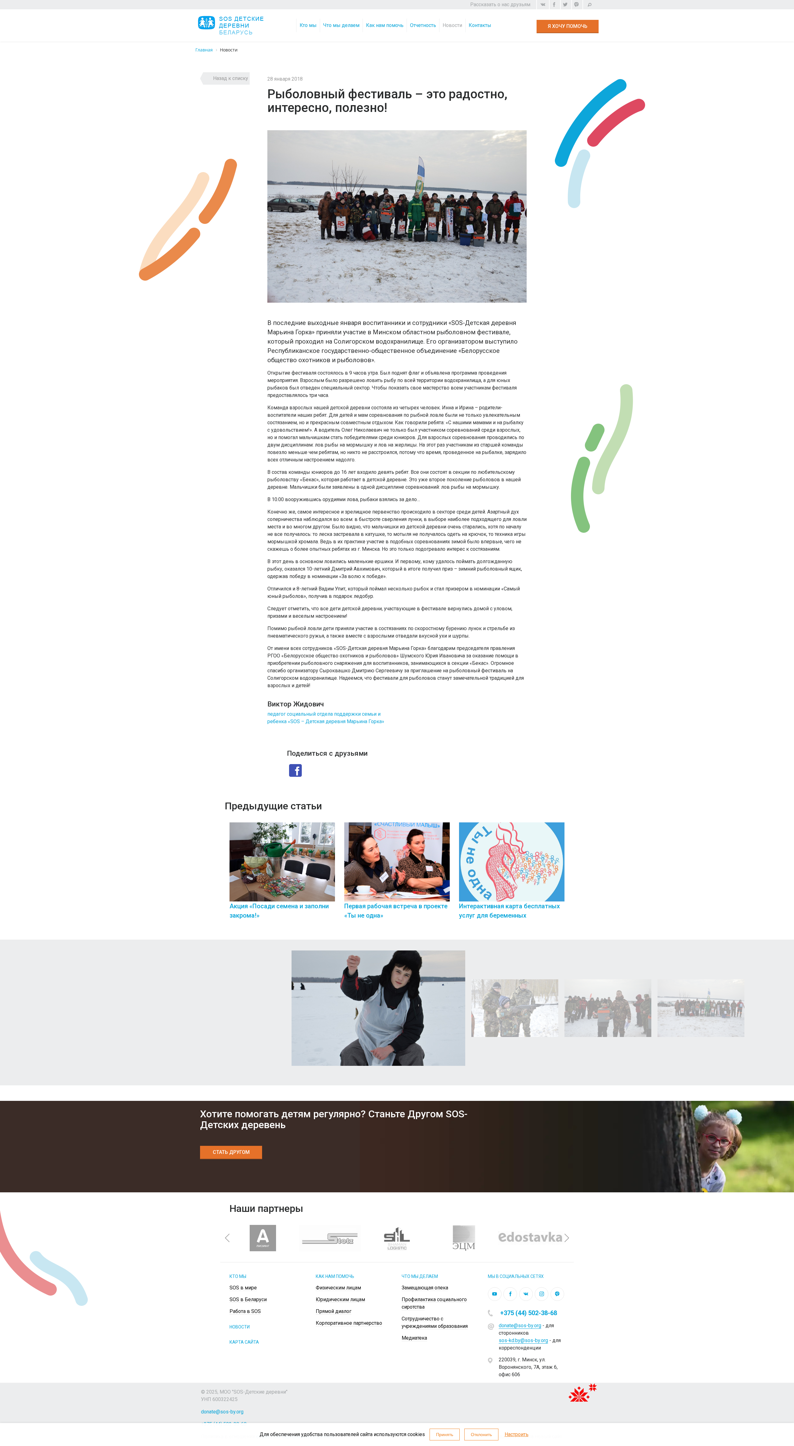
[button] (227, 1238)
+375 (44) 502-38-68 (528, 1313)
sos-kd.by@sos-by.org (523, 1340)
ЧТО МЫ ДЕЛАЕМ (420, 1276)
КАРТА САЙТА (244, 1342)
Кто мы (308, 25)
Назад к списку (230, 78)
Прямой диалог (333, 1311)
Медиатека (414, 1338)
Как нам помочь (385, 25)
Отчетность (423, 25)
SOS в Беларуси (248, 1299)
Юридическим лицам (340, 1299)
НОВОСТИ (240, 1326)
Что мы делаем (341, 25)
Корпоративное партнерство (349, 1323)
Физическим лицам (393, 33)
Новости (452, 25)
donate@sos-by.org (520, 1325)
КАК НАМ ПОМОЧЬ (335, 1276)
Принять (444, 1434)
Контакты (480, 25)
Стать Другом (231, 1152)
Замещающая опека (425, 1288)
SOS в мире (243, 1288)
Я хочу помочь (567, 26)
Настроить (517, 1434)
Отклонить (481, 1434)
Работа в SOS (245, 1311)
